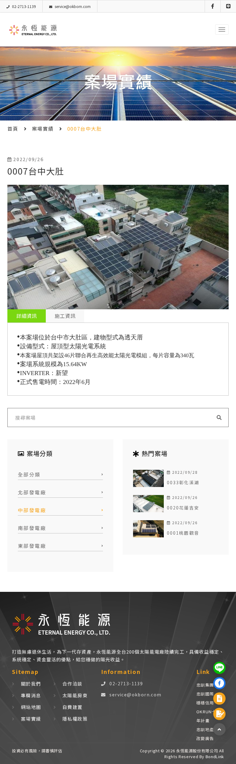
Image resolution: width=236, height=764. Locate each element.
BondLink (214, 756)
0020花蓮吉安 (183, 508)
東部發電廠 (32, 545)
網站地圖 (31, 707)
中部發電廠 (32, 510)
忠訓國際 (205, 694)
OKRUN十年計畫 (206, 716)
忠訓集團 (205, 685)
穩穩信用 (205, 703)
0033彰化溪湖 (183, 482)
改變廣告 (205, 738)
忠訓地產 (205, 729)
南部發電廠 (32, 528)
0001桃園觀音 (183, 533)
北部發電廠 (32, 492)
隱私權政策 (75, 718)
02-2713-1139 (126, 683)
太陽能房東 (75, 695)
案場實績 (42, 128)
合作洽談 (72, 683)
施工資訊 (65, 315)
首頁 (12, 128)
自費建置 (72, 707)
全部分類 (29, 474)
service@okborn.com (135, 694)
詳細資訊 (26, 315)
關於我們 (31, 683)
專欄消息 (31, 695)
